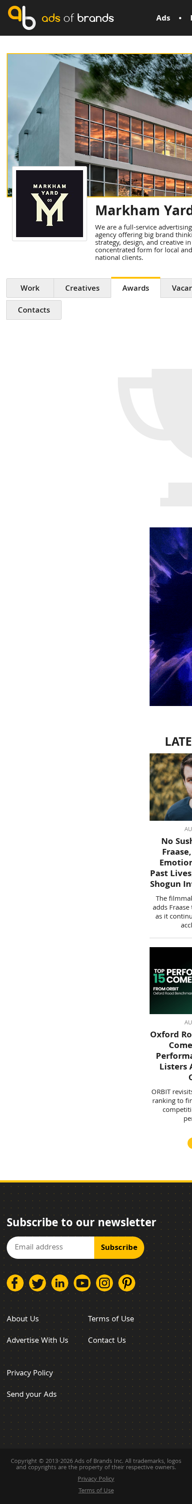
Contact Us (107, 1341)
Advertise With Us (37, 1341)
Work (30, 289)
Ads (163, 19)
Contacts (34, 311)
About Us (23, 1319)
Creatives (82, 289)
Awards (135, 289)
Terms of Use (111, 1319)
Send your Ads (32, 1395)
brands (78, 18)
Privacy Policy (30, 1373)
